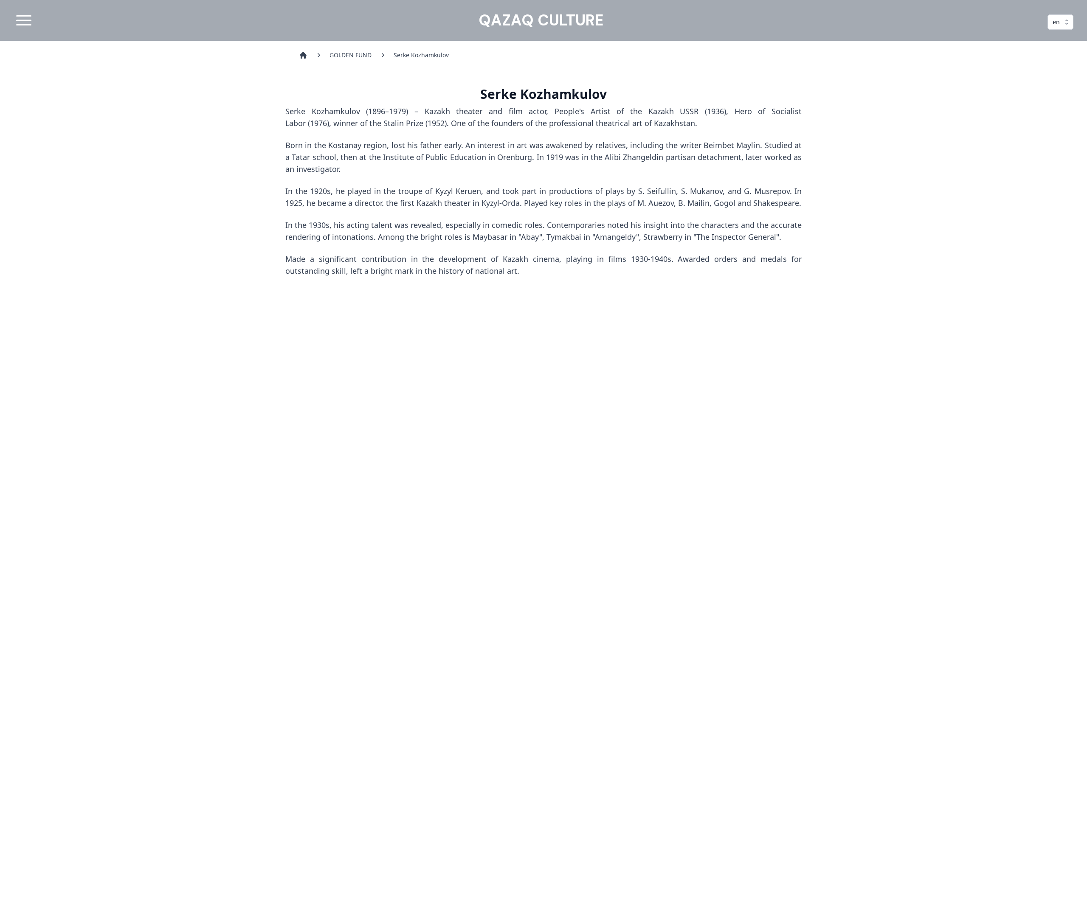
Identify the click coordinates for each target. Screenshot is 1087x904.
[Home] (303, 55)
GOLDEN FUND (350, 55)
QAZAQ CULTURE (541, 20)
